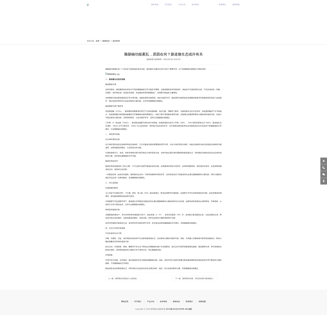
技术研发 (195, 4)
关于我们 (168, 4)
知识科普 (116, 41)
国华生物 (154, 4)
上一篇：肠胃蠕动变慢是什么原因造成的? (124, 278)
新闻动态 (208, 4)
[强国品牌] (323, 161)
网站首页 (124, 301)
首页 (97, 41)
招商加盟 (236, 4)
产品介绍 (181, 4)
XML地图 (188, 309)
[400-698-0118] (323, 167)
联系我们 (222, 4)
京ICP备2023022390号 (175, 309)
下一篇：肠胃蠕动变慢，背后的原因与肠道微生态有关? (196, 278)
